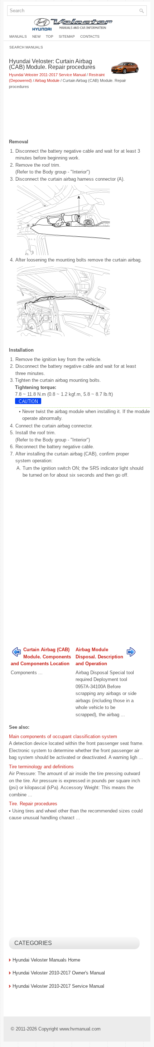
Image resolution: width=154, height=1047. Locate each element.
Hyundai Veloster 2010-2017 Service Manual (58, 986)
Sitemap (67, 36)
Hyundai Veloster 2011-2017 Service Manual (47, 75)
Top (49, 36)
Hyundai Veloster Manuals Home (46, 960)
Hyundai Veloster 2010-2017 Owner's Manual (59, 973)
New (36, 36)
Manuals (18, 36)
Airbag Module (47, 80)
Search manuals (26, 47)
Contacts (90, 36)
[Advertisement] (77, 114)
